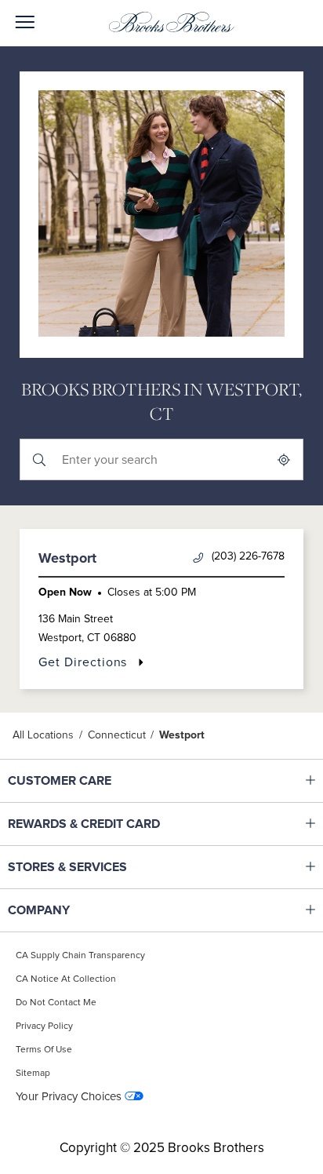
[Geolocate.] (284, 459)
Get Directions (91, 661)
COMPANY (106, 910)
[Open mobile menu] (24, 23)
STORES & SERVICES (106, 867)
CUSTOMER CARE (106, 780)
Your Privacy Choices (69, 1097)
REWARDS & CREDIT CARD (106, 824)
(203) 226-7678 (248, 556)
